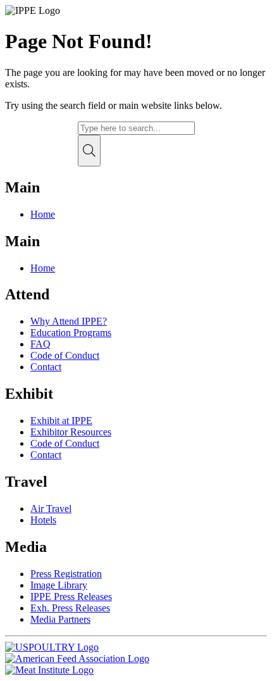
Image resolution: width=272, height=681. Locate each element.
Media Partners (60, 619)
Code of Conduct (64, 355)
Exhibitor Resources (70, 432)
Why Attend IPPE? (68, 321)
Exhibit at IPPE (61, 420)
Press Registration (66, 573)
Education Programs (70, 332)
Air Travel (50, 508)
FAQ (40, 344)
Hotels (43, 520)
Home (42, 214)
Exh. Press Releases (70, 608)
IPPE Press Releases (71, 596)
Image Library (58, 585)
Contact (45, 366)
